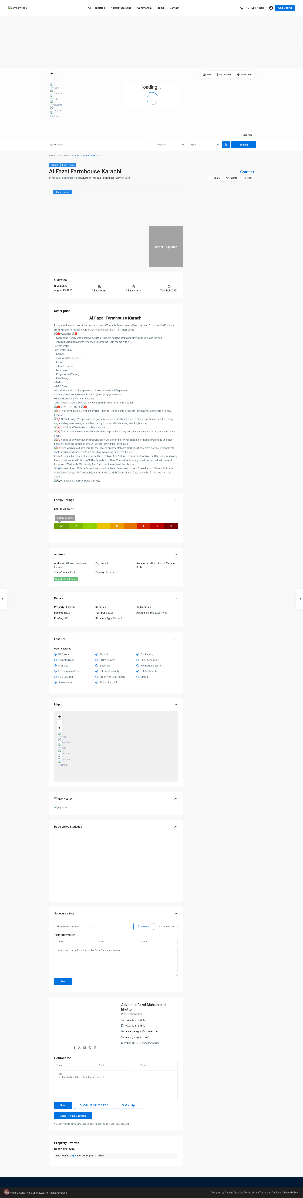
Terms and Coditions (270, 1192)
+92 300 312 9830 (135, 1019)
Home (52, 155)
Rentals (54, 165)
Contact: (95, 480)
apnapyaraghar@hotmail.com (142, 1031)
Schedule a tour (64, 913)
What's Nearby (63, 798)
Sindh (73, 572)
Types (193, 144)
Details (58, 598)
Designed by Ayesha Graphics (227, 1192)
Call (95, 1105)
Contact (174, 7)
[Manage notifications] (6, 1191)
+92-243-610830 (255, 8)
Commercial (144, 7)
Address (59, 554)
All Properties (96, 7)
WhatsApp (130, 1105)
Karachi (87, 177)
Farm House (64, 155)
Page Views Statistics (68, 826)
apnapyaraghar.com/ (137, 1037)
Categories (160, 144)
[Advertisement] (151, 42)
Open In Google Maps (66, 579)
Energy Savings (64, 500)
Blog (161, 7)
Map (57, 704)
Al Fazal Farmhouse (104, 177)
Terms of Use (251, 1192)
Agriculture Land (121, 7)
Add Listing (285, 7)
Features (60, 639)
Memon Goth (123, 177)
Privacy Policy (290, 1192)
